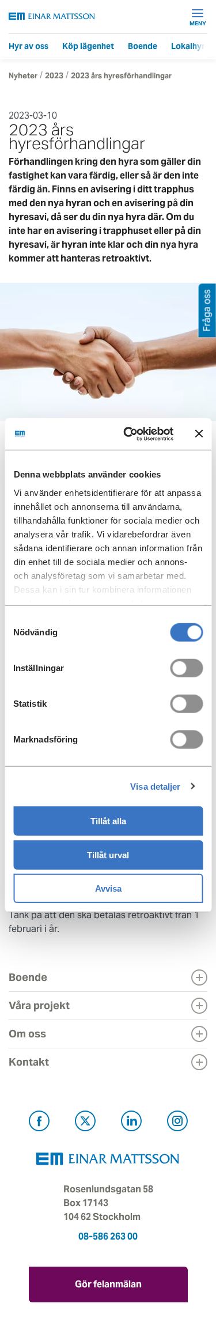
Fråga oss (207, 310)
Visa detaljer (155, 786)
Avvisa (108, 888)
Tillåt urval (108, 854)
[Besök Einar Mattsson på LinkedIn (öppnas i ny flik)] (131, 1123)
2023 (54, 76)
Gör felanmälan (108, 1284)
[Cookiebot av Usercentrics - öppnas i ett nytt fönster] (148, 433)
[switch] (186, 668)
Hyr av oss (28, 46)
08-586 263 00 (108, 1236)
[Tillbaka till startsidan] (52, 16)
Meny (198, 23)
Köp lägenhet (88, 46)
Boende (142, 46)
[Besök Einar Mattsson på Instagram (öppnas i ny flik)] (177, 1123)
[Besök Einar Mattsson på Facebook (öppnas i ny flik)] (39, 1123)
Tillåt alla (108, 821)
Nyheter (23, 76)
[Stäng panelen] (199, 434)
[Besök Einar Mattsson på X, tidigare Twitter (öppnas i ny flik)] (85, 1123)
